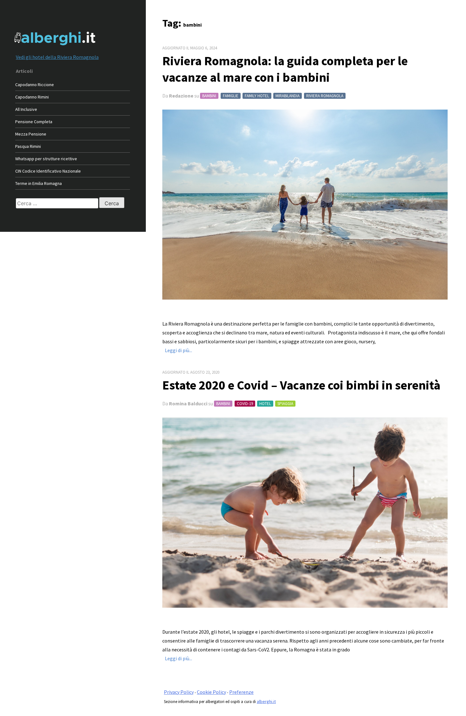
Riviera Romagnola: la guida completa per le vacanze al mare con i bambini (285, 69)
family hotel (257, 96)
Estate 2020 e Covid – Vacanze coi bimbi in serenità (301, 385)
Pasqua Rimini (28, 146)
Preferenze (241, 692)
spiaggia (285, 404)
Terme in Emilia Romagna (38, 183)
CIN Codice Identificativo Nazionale (48, 171)
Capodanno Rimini (32, 97)
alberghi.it (266, 701)
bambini (209, 96)
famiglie (230, 96)
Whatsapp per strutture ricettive (46, 159)
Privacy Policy (179, 692)
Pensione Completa (33, 121)
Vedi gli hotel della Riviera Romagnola (57, 57)
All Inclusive (26, 109)
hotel (265, 404)
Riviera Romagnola (324, 96)
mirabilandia (287, 96)
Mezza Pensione (30, 134)
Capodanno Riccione (34, 84)
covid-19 (245, 404)
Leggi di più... (178, 350)
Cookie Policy (211, 692)
